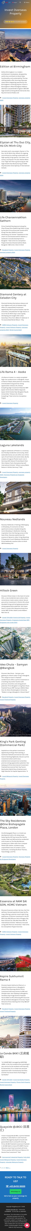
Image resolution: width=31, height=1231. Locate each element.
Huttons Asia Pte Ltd (12, 1209)
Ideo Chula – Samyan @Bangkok (14, 666)
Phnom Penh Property (23, 1082)
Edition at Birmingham (15, 66)
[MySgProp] (6, 2)
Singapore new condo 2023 (8, 622)
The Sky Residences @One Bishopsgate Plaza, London (13, 824)
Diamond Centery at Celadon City (13, 296)
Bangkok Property (8, 250)
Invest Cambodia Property (21, 1080)
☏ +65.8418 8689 (15, 1186)
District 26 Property (19, 617)
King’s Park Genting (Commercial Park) (13, 743)
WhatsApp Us (15, 1191)
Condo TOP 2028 (7, 617)
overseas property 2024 (7, 252)
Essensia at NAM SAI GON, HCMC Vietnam (13, 903)
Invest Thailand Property (8, 699)
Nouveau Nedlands (12, 519)
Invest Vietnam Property (13, 327)
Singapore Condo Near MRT (20, 620)
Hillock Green (8, 590)
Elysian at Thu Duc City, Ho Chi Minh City (15, 144)
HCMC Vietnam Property (9, 325)
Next (8, 1168)
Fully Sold (26, 1157)
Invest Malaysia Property (10, 776)
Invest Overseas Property (10, 98)
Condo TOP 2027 (7, 1080)
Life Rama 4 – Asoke (13, 372)
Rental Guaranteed (16, 330)
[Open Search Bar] (20, 2)
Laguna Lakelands (12, 445)
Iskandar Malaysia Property (14, 1162)
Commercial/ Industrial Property (12, 1157)
